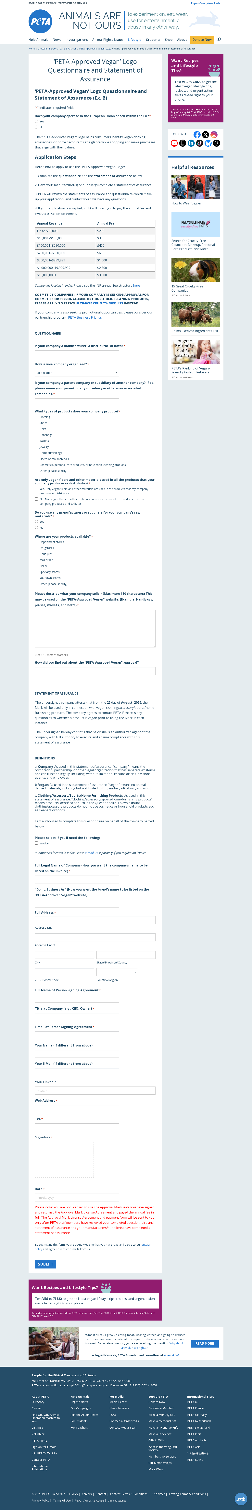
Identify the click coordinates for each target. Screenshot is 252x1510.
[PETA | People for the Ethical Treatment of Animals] (40, 21)
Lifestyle (42, 48)
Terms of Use (62, 1500)
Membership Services (162, 1456)
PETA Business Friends (85, 317)
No (42, 127)
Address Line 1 (45, 927)
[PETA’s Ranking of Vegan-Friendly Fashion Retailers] (195, 360)
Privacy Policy (40, 1500)
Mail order (46, 560)
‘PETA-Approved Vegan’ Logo (95, 48)
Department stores (52, 542)
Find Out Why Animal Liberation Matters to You (46, 1418)
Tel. (39, 1119)
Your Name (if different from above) (64, 1045)
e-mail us (91, 853)
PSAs (112, 1415)
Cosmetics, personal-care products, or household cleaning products (83, 465)
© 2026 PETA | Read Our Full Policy (55, 1494)
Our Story (38, 1402)
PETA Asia (193, 1447)
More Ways (155, 1469)
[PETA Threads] (216, 143)
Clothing (45, 417)
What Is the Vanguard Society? (162, 1448)
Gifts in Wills (156, 1440)
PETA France (195, 1408)
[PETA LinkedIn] (191, 143)
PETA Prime (39, 1440)
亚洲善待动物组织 (198, 1453)
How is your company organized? (62, 364)
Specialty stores (50, 572)
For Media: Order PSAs (124, 1421)
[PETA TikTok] (199, 143)
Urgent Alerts (79, 1402)
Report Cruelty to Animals (205, 3)
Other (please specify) (53, 471)
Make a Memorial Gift (162, 1421)
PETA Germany (197, 1415)
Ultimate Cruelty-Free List (99, 303)
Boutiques (46, 554)
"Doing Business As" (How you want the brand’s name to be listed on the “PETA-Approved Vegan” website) (92, 892)
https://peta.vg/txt (88, 1312)
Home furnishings (51, 453)
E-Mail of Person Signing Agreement (64, 1027)
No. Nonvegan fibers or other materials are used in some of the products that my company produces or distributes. (92, 501)
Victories (37, 1428)
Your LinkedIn (46, 1082)
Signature (44, 1137)
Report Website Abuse (89, 1500)
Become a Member (160, 1408)
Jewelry (44, 447)
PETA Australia (196, 1440)
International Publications (40, 1467)
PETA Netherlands (199, 1421)
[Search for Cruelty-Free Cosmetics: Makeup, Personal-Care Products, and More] (195, 233)
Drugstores (47, 548)
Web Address (46, 1100)
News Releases (119, 1408)
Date (39, 1189)
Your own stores (50, 578)
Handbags (46, 435)
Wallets (44, 441)
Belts (43, 429)
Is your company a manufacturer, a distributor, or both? (80, 346)
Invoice (44, 843)
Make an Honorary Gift (163, 1427)
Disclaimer (158, 1494)
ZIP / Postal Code (47, 980)
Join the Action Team (84, 1415)
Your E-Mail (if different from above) (64, 1063)
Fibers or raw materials (54, 459)
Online (44, 566)
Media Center (118, 1402)
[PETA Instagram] (214, 134)
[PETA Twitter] (205, 134)
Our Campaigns (81, 1408)
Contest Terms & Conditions (128, 1494)
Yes (42, 121)
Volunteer (38, 1434)
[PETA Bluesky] (208, 143)
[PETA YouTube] (174, 143)
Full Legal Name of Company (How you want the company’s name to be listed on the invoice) (91, 868)
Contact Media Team (123, 1427)
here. (137, 285)
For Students (79, 1421)
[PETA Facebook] (197, 134)
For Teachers (79, 1427)
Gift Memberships (160, 1463)
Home (32, 48)
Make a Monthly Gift (161, 1415)
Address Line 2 (45, 945)
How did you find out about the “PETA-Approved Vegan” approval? (87, 662)
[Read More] (126, 1343)
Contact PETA (41, 1460)
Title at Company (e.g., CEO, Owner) (64, 1008)
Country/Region (107, 980)
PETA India (194, 1434)
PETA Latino (195, 1460)
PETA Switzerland (198, 1427)
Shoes (43, 423)
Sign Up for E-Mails (44, 1447)
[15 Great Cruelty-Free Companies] (195, 278)
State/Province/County (111, 962)
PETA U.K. (193, 1402)
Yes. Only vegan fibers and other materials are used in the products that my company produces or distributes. (94, 491)
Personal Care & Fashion (63, 48)
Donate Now (156, 1402)
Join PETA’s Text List (45, 1453)
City (37, 962)
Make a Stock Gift (159, 1434)
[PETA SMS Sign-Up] (182, 143)
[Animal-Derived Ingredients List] (195, 319)
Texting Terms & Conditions (187, 1494)
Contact (101, 1494)
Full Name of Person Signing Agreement (68, 990)
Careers (37, 1408)
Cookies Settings (117, 1500)
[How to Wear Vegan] (195, 191)
